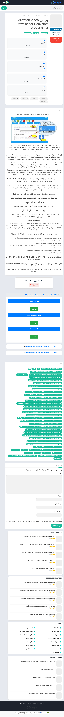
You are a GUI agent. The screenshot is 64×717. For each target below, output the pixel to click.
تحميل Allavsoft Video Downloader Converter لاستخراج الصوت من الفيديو (43, 400)
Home (46, 15)
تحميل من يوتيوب (46, 452)
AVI (38, 368)
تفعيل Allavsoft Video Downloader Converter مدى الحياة (22, 455)
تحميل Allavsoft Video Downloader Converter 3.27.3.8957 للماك (45, 377)
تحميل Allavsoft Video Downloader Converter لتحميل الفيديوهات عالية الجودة (42, 409)
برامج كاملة (23, 703)
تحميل (33, 309)
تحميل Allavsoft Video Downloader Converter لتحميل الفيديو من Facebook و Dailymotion (39, 403)
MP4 (29, 368)
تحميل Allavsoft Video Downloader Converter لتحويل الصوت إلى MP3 (44, 415)
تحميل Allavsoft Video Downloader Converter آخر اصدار (47, 383)
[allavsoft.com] (27, 69)
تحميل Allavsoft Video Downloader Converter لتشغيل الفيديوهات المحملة (43, 429)
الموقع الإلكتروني (57, 511)
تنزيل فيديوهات (57, 458)
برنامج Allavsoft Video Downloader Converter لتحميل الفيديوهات (45, 374)
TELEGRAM (56, 29)
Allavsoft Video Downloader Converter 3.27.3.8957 (41, 346)
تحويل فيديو (37, 452)
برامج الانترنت (22, 15)
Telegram (14, 98)
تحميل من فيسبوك (57, 452)
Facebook (43, 98)
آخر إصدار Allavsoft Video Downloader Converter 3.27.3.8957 (46, 371)
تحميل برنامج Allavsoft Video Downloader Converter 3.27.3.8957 (45, 449)
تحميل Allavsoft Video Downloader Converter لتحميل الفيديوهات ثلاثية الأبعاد (42, 406)
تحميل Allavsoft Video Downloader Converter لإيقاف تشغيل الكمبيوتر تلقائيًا (43, 394)
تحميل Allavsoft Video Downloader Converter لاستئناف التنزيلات (45, 397)
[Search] (4, 8)
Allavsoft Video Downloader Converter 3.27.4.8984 (41, 295)
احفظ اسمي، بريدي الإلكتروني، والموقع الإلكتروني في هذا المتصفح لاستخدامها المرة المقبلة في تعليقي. (34, 521)
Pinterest (24, 98)
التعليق (60, 473)
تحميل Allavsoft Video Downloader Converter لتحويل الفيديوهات (45, 423)
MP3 (34, 368)
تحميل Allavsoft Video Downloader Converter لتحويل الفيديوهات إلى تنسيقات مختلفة (40, 426)
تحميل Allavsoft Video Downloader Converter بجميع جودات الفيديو (45, 386)
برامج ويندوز (30, 15)
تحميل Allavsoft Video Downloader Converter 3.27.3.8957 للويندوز (45, 380)
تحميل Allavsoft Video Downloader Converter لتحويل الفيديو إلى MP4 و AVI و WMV (40, 420)
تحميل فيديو (24, 449)
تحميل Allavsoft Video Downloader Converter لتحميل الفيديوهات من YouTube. (42, 412)
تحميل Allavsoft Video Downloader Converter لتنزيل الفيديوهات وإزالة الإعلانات (42, 435)
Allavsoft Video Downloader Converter (51, 368)
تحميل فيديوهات (15, 449)
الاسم (60, 496)
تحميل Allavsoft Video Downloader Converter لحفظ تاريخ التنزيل (45, 438)
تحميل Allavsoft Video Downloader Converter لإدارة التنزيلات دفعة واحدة (43, 391)
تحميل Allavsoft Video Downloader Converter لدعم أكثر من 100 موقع (44, 441)
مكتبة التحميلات (39, 15)
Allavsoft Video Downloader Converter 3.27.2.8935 (41, 352)
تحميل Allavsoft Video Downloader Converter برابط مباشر (46, 389)
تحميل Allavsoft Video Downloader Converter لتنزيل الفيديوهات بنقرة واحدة (42, 432)
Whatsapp (43, 101)
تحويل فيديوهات (28, 452)
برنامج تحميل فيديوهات (22, 374)
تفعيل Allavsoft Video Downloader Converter (50, 455)
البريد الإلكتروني (57, 503)
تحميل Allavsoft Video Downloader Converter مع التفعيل (47, 446)
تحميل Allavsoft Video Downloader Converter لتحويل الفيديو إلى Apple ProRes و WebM (39, 417)
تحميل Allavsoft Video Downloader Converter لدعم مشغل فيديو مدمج (44, 444)
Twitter (34, 98)
